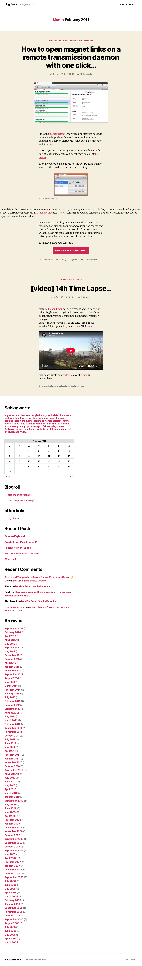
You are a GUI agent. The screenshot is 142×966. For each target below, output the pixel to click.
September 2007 (13, 850)
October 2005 (12, 915)
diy (43, 386)
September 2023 (13, 628)
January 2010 (12, 797)
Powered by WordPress (35, 960)
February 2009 (12, 820)
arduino (16, 415)
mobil (66, 423)
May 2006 (10, 888)
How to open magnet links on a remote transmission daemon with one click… (71, 57)
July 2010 (9, 777)
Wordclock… (11, 559)
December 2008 (13, 827)
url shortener (11, 432)
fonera (23, 418)
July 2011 (9, 739)
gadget (53, 418)
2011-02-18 (69, 74)
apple (7, 415)
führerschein (40, 418)
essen (67, 415)
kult (38, 423)
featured (54, 259)
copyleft (35, 415)
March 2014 (11, 685)
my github (13, 518)
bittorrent (46, 259)
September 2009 (13, 800)
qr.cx (29, 426)
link (60, 259)
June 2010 (10, 781)
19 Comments (86, 74)
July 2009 (10, 804)
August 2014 (11, 678)
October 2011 (11, 735)
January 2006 (12, 904)
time (58, 386)
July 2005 (10, 927)
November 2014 (13, 670)
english (53, 41)
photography (67, 280)
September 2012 (13, 708)
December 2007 (13, 842)
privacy (21, 426)
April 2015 (10, 662)
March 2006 (11, 896)
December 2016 (13, 655)
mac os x (57, 423)
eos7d (47, 386)
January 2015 (12, 666)
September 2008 (13, 839)
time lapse (65, 386)
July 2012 (9, 716)
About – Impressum (129, 4)
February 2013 (12, 701)
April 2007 (10, 858)
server (61, 426)
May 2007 (10, 854)
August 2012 (11, 712)
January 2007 (12, 865)
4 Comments (86, 297)
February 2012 (12, 724)
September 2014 (13, 674)
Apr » (70, 476)
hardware (19, 420)
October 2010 (12, 766)
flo (57, 74)
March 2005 (11, 942)
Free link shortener (15, 607)
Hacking (63, 41)
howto (66, 420)
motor (7, 426)
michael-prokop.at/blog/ (21, 500)
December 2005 (13, 908)
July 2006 (10, 881)
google (62, 418)
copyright (46, 415)
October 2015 (12, 659)
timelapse (75, 386)
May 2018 (9, 643)
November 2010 (13, 762)
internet (8, 423)
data (55, 415)
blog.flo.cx (10, 4)
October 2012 (12, 705)
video (79, 280)
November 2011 (13, 731)
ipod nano (19, 423)
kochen (30, 423)
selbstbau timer (53, 308)
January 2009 (12, 823)
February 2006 (12, 900)
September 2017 (13, 647)
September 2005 (13, 919)
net (14, 426)
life (43, 423)
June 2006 (10, 885)
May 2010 (9, 785)
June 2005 (10, 930)
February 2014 (12, 689)
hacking (8, 420)
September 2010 (13, 770)
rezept (36, 426)
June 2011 (10, 743)
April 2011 (10, 751)
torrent (83, 259)
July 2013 (9, 697)
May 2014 (9, 682)
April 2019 (10, 636)
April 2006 (10, 892)
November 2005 (13, 911)
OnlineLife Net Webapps (81, 41)
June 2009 (10, 808)
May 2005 (10, 934)
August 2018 (11, 640)
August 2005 (11, 923)
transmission (56, 133)
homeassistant (53, 420)
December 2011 (13, 728)
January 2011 (11, 758)
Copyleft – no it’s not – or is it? (20, 542)
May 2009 (10, 812)
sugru (19, 429)
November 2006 (13, 869)
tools (39, 429)
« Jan (8, 476)
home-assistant (35, 420)
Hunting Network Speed (17, 547)
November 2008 (13, 831)
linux (48, 423)
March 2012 (10, 720)
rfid (44, 426)
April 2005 (10, 938)
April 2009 (10, 816)
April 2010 (10, 789)
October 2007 (12, 846)
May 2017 (9, 651)
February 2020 (12, 632)
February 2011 (12, 754)
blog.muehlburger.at (19, 494)
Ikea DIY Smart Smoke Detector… (22, 553)
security (51, 426)
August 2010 (11, 774)
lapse (53, 386)
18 (49, 461)
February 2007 (12, 862)
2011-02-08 (69, 297)
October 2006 (12, 873)
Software (9, 429)
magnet (65, 259)
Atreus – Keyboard (14, 536)
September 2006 (13, 877)
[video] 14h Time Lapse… (71, 288)
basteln (25, 415)
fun (30, 418)
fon (17, 418)
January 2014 (12, 693)
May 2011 (9, 747)
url (69, 429)
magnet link (45, 212)
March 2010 (11, 793)
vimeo (84, 375)
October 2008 (12, 835)
